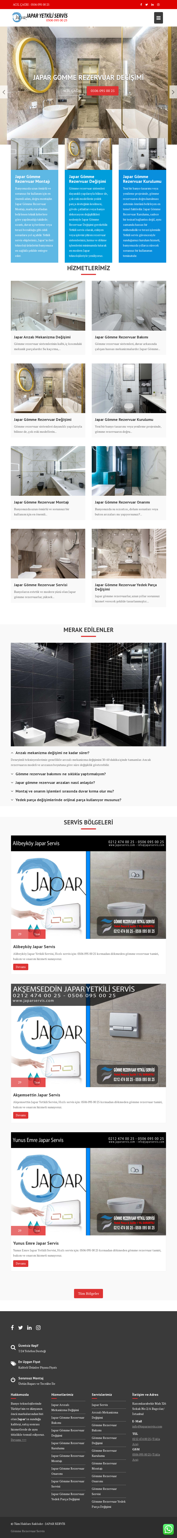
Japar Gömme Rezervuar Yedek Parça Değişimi (126, 587)
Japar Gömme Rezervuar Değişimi (87, 179)
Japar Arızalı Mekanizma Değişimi (42, 337)
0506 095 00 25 (103, 90)
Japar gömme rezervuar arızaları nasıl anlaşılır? (55, 782)
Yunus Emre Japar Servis (36, 1243)
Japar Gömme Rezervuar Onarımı (122, 502)
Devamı (21, 967)
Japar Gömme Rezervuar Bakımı (121, 337)
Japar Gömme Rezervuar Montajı (32, 179)
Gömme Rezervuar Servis (28, 1531)
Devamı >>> (18, 1440)
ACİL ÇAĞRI (72, 90)
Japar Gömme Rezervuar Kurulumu (142, 179)
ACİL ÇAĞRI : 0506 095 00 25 (31, 4)
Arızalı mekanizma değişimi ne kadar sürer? (52, 752)
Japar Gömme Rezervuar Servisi (40, 585)
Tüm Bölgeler (88, 1293)
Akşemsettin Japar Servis (36, 1095)
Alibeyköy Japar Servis (34, 946)
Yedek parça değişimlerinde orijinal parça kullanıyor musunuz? (68, 799)
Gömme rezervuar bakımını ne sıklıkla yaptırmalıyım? (61, 773)
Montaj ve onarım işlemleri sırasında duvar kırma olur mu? (65, 791)
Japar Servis (100, 1405)
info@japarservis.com (147, 1426)
